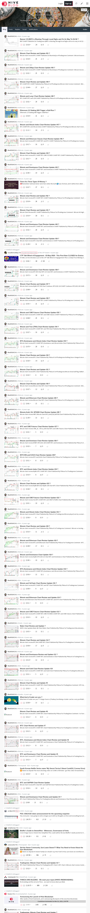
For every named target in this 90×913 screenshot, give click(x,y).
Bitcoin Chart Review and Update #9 (34, 683)
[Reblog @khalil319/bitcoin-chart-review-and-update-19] (48, 546)
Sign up (68, 3)
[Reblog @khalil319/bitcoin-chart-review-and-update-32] (48, 361)
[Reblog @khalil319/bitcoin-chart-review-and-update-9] (48, 688)
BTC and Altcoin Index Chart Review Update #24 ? (39, 469)
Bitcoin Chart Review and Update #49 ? (35, 82)
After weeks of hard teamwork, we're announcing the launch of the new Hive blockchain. (49, 899)
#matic (20, 623)
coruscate (11, 845)
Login (60, 3)
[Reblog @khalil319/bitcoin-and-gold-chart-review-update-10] (48, 674)
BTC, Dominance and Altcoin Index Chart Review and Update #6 (44, 740)
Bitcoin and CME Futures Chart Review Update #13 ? (40, 612)
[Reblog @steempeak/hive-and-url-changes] (52, 885)
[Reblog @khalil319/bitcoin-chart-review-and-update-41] (48, 216)
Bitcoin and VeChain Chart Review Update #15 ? (38, 583)
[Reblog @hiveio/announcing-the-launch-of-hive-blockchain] (51, 905)
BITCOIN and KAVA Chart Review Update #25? (38, 455)
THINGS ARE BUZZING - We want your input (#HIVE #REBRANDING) (46, 880)
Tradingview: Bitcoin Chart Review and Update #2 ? (39, 863)
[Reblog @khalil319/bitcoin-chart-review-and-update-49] (48, 87)
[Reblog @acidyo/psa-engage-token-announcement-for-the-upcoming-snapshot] (51, 819)
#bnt (19, 36)
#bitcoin (20, 51)
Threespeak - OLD (24, 765)
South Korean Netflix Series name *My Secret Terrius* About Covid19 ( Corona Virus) (52, 768)
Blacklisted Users (25, 21)
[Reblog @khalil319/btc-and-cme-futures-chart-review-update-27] (48, 432)
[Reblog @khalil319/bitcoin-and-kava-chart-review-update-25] (48, 461)
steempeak (11, 877)
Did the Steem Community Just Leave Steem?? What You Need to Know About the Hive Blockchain (51, 848)
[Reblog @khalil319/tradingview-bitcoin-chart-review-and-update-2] (48, 868)
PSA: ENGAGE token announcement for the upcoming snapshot (44, 814)
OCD (22, 811)
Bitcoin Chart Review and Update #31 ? (35, 369)
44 (43, 261)
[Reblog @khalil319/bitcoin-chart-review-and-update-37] (48, 290)
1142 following (50, 18)
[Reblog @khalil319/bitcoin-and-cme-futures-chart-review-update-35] (48, 318)
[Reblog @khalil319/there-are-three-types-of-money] (48, 187)
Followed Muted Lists (62, 21)
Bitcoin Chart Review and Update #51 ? (35, 53)
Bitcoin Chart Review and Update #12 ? (35, 640)
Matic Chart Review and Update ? (33, 626)
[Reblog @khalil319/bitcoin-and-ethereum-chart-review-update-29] (48, 404)
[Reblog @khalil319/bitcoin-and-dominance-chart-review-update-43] (48, 173)
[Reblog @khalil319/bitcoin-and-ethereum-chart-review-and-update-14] (48, 603)
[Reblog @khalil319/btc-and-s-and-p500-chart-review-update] (48, 788)
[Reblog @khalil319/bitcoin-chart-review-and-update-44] (48, 159)
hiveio (10, 894)
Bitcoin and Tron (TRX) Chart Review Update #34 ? (39, 327)
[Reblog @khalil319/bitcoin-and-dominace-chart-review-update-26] (48, 446)
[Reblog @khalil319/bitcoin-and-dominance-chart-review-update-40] (48, 230)
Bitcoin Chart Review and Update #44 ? (35, 153)
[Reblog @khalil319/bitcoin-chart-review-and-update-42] (48, 201)
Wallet (85, 29)
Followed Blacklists (48, 21)
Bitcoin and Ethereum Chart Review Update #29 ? (39, 398)
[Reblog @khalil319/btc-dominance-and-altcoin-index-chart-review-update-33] (48, 347)
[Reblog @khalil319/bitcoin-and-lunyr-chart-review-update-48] (48, 102)
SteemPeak (23, 877)
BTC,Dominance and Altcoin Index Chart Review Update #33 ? (43, 341)
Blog (4, 29)
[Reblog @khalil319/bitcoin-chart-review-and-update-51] (48, 59)
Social (24, 29)
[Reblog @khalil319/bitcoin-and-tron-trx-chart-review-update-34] (48, 332)
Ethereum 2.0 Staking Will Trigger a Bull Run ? (37, 110)
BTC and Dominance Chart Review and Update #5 (39, 754)
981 (45, 905)
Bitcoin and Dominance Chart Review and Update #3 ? (40, 797)
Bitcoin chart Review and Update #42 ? (35, 196)
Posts (11, 29)
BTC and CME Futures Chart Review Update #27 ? (39, 426)
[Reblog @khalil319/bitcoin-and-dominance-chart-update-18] (48, 560)
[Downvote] (24, 45)
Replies (17, 29)
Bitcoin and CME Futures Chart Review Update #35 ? (40, 312)
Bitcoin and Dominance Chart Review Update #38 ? (39, 270)
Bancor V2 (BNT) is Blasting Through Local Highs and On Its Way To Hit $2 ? (49, 39)
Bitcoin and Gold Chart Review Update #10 (36, 669)
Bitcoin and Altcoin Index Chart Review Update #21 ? (40, 512)
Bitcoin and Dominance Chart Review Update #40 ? (39, 224)
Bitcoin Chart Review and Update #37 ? (35, 284)
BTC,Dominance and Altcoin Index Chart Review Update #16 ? (43, 569)
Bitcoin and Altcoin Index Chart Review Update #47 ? (40, 125)
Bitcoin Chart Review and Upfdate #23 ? (35, 483)
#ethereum (21, 108)
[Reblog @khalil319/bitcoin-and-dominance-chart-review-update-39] (48, 244)
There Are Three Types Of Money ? (33, 182)
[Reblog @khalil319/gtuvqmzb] (48, 774)
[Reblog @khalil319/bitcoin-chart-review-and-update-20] (48, 532)
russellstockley (13, 253)
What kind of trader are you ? (31, 697)
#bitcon (20, 179)
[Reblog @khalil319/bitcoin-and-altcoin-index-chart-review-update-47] (48, 130)
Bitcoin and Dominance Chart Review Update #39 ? (39, 239)
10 (45, 819)
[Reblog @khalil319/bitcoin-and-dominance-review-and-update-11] (48, 660)
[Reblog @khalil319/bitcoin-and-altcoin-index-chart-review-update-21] (48, 517)
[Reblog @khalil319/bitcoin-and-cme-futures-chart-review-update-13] (48, 617)
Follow (84, 10)
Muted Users (36, 21)
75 (45, 855)
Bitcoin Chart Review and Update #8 (34, 711)
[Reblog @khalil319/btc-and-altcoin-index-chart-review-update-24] (48, 475)
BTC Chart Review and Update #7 (33, 726)
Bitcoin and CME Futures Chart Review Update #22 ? (40, 498)
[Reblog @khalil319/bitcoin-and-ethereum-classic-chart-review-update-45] (48, 144)
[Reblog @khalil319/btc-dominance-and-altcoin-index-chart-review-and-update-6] (48, 745)
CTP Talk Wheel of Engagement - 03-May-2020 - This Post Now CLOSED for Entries (52, 255)
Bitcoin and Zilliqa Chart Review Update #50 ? (37, 68)
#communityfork (21, 894)
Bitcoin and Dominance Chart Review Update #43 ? (39, 167)
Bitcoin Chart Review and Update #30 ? (35, 384)
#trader (20, 694)
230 (46, 885)
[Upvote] (21, 45)
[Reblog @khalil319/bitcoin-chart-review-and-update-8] (48, 717)
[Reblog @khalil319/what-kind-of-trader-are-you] (48, 703)
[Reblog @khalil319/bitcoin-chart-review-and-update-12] (48, 646)
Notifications (33, 29)
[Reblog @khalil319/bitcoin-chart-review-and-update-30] (48, 389)
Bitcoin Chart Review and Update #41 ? (35, 210)
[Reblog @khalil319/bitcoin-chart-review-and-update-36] (48, 304)
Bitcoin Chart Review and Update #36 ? (35, 298)
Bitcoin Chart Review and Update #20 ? (35, 526)
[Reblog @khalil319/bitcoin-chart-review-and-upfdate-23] (48, 489)
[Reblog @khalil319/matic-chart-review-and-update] (48, 631)
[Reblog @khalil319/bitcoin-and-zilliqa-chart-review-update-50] (48, 73)
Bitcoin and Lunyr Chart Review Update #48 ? (37, 96)
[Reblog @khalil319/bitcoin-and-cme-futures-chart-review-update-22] (48, 503)
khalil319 (11, 36)
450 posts (41, 18)
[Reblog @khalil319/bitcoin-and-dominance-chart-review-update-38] (48, 275)
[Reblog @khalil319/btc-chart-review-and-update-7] (48, 731)
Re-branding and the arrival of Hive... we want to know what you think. (42, 882)
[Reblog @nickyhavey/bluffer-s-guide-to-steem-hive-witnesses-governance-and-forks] (51, 836)
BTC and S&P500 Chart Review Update (35, 783)
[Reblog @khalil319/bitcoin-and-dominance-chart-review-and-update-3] (47, 802)
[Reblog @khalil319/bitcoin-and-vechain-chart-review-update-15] (48, 589)
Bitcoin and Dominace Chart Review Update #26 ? (39, 441)
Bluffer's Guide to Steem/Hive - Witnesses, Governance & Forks (44, 831)
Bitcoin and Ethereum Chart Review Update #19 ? (39, 540)
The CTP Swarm (44, 253)
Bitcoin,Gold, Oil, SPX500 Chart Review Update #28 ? (40, 412)
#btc (19, 409)
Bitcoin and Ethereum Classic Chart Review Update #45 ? (42, 139)
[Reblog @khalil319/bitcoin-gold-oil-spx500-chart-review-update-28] (48, 418)
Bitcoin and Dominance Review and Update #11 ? (39, 654)
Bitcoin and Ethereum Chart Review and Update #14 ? (40, 597)
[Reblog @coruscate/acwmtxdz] (51, 855)
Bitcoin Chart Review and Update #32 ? (35, 355)
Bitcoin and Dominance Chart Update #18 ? (36, 555)
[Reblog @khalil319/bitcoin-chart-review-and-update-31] (48, 375)
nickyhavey (11, 828)
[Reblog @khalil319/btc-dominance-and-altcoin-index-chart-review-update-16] (48, 574)
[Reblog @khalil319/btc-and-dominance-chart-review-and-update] (48, 760)
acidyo (10, 811)
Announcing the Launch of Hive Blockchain (36, 897)
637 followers (32, 18)
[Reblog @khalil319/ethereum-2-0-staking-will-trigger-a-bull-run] (48, 116)
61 (45, 836)
